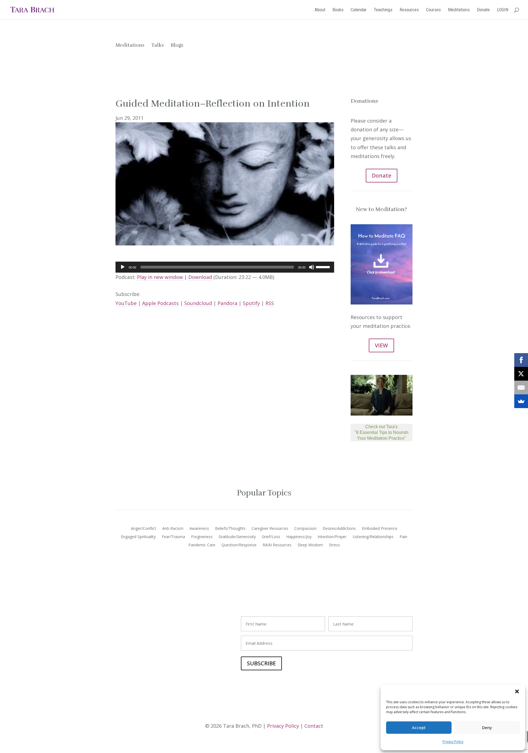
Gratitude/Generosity (237, 537)
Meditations (459, 10)
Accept (419, 727)
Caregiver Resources (270, 529)
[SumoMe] (521, 401)
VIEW (381, 345)
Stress (334, 545)
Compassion (305, 529)
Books (337, 10)
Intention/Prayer (332, 537)
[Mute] (311, 267)
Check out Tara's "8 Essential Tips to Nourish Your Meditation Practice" (381, 432)
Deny (487, 727)
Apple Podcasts (160, 303)
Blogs (177, 45)
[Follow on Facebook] (120, 618)
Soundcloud (198, 303)
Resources (409, 10)
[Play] (122, 267)
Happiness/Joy (299, 537)
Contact (313, 725)
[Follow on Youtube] (142, 618)
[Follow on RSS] (164, 618)
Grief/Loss (271, 537)
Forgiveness (202, 537)
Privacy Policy (452, 741)
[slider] (323, 267)
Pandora (227, 303)
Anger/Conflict (143, 529)
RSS (269, 303)
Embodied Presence (379, 529)
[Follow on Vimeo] (152, 618)
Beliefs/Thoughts (230, 529)
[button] (517, 691)
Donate (483, 10)
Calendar (359, 10)
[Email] (521, 387)
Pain (403, 537)
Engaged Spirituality (138, 537)
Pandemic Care (201, 545)
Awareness (199, 529)
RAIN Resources (277, 545)
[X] (521, 374)
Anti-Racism (172, 529)
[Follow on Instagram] (131, 618)
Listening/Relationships (373, 537)
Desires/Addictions (339, 529)
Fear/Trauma (173, 537)
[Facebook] (521, 360)
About (320, 10)
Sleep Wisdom (310, 545)
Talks (157, 45)
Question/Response (239, 545)
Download (200, 277)
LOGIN (502, 10)
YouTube (126, 303)
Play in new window (160, 277)
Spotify (251, 303)
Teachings (383, 10)
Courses (433, 10)
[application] (225, 267)
